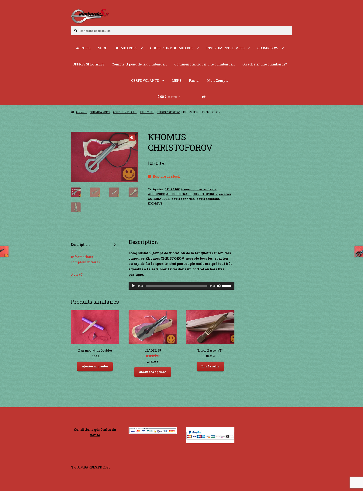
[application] (181, 286)
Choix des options (152, 372)
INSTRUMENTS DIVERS (225, 48)
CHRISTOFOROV (168, 112)
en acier (225, 194)
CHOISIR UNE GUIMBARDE (171, 48)
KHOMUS (147, 112)
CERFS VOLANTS (145, 80)
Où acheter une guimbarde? (264, 64)
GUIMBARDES (126, 48)
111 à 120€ (172, 189)
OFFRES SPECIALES (88, 64)
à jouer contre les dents (198, 189)
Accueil (81, 112)
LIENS (177, 80)
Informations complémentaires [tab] (85, 259)
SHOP (102, 48)
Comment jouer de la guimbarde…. (139, 64)
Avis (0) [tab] (77, 274)
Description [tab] (80, 244)
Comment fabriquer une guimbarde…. (204, 64)
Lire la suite (210, 366)
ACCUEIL (83, 48)
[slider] (227, 285)
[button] (132, 138)
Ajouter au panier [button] (95, 366)
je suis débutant (207, 199)
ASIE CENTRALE (125, 112)
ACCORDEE (156, 194)
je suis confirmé (182, 199)
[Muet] (219, 286)
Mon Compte (217, 80)
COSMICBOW (267, 48)
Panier (194, 80)
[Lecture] (133, 286)
